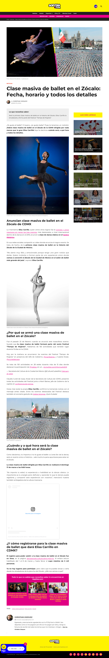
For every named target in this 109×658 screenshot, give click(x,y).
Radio (67, 16)
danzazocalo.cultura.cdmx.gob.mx (40, 558)
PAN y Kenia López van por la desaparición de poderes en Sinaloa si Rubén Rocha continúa (87, 166)
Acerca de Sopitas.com (60, 647)
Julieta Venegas (39, 394)
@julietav (33, 367)
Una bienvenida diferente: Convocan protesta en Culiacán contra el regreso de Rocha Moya (87, 219)
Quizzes (51, 16)
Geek (75, 13)
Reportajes (43, 16)
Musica (41, 13)
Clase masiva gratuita (18, 608)
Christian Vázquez (20, 101)
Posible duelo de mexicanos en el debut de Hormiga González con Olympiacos (87, 132)
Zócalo (34, 608)
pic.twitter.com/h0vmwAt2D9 (55, 367)
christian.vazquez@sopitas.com (25, 619)
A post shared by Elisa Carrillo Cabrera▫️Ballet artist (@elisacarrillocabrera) (27, 536)
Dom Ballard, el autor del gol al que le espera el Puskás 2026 (86, 184)
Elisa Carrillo (28, 608)
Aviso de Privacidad (46, 647)
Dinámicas (59, 16)
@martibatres (49, 357)
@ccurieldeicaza (13, 359)
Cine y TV (57, 13)
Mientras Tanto (66, 13)
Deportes (48, 13)
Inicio (8, 19)
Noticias (34, 13)
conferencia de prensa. (24, 384)
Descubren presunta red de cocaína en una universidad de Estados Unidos (87, 149)
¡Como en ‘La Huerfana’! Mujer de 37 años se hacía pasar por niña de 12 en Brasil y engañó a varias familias (88, 201)
